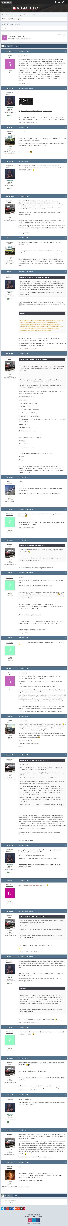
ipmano (9, 127)
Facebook (38, 1220)
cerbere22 (10, 88)
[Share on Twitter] (2, 1208)
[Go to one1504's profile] (10, 893)
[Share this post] (65, 51)
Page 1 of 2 (18, 46)
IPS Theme (31, 1214)
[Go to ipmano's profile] (10, 140)
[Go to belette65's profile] (10, 1175)
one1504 (9, 880)
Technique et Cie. (27, 38)
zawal (10, 509)
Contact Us (40, 1216)
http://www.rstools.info (25, 740)
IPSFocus (37, 1214)
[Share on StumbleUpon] (18, 1208)
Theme (34, 1216)
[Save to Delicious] (13, 1208)
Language (27, 1216)
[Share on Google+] (7, 1208)
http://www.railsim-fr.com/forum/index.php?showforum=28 (35, 111)
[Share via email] (21, 1208)
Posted (23, 51)
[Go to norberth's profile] (10, 490)
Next (9, 46)
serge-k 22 (12, 38)
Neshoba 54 (9, 196)
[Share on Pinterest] (24, 1208)
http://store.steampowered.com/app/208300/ (32, 829)
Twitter (34, 1220)
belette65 (10, 1162)
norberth (10, 477)
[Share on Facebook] (5, 1208)
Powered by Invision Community (34, 1223)
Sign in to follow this (8, 34)
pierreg (9, 716)
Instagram (30, 1220)
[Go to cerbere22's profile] (10, 101)
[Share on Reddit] (16, 1208)
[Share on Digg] (10, 1208)
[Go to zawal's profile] (10, 522)
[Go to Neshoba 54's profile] (10, 209)
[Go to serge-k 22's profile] (4, 37)
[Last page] (12, 46)
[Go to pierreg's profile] (10, 729)
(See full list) (33, 15)
